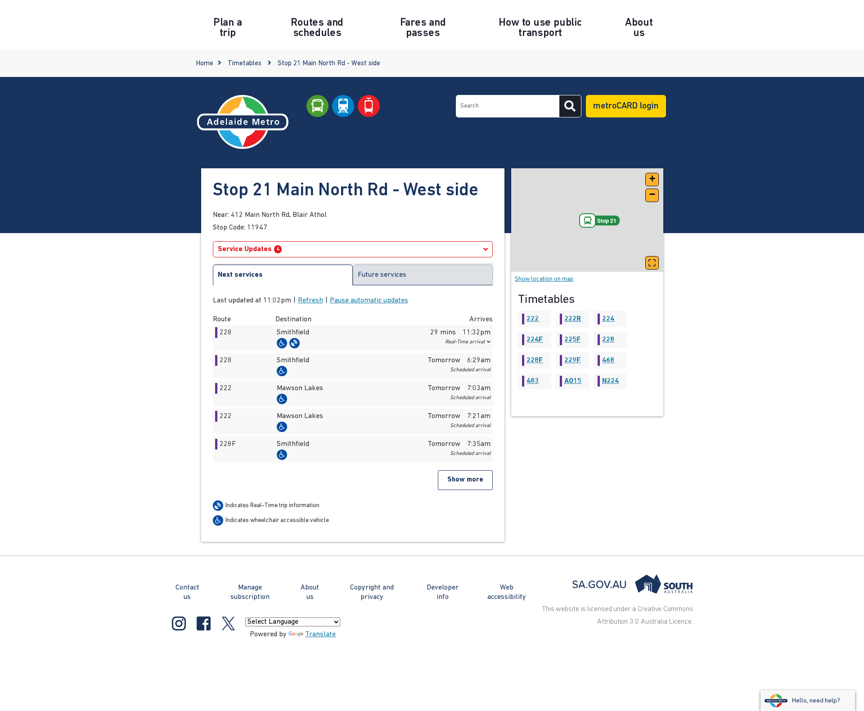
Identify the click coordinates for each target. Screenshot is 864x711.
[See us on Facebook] (204, 623)
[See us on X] (228, 623)
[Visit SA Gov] (632, 584)
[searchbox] (507, 106)
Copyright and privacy (372, 592)
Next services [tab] (240, 275)
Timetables (244, 63)
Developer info (443, 592)
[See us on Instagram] (179, 623)
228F (534, 360)
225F (572, 339)
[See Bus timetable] (317, 106)
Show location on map (544, 279)
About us (310, 592)
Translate (320, 634)
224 (608, 319)
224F (534, 339)
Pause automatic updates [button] (369, 300)
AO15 (572, 381)
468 (608, 360)
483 (532, 381)
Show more (465, 480)
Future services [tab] (382, 275)
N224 (610, 381)
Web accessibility (506, 592)
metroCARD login (626, 106)
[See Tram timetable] (369, 106)
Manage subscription (250, 592)
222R (572, 319)
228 (608, 339)
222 (532, 319)
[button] (353, 338)
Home (204, 63)
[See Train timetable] (343, 106)
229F (572, 360)
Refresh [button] (310, 300)
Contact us (187, 592)
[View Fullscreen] (652, 263)
